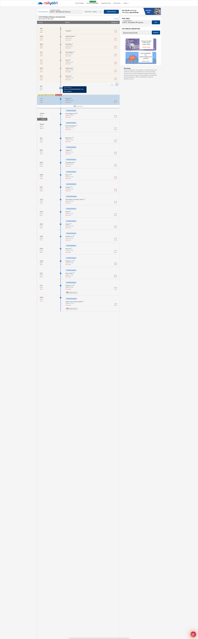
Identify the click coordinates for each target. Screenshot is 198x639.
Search (155, 32)
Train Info (116, 3)
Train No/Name (127, 20)
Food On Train (106, 3)
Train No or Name (55, 10)
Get (156, 22)
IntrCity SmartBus (92, 3)
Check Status (111, 11)
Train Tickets (79, 3)
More (125, 3)
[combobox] (63, 12)
